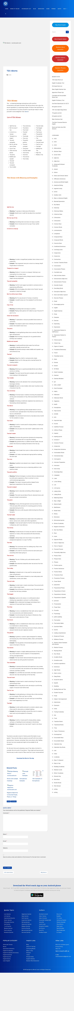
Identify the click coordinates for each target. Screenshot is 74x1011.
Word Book (41, 8)
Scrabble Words (58, 657)
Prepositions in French (59, 591)
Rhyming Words (58, 650)
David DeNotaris (61, 930)
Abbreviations (57, 148)
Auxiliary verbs (57, 195)
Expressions (57, 327)
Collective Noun (58, 214)
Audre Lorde (42, 924)
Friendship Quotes (58, 356)
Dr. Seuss (59, 932)
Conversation (57, 265)
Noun (55, 533)
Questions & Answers (8, 948)
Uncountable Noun (58, 737)
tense (55, 708)
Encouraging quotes (59, 304)
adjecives (56, 158)
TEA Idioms (13, 801)
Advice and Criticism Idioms (61, 175)
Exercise (56, 320)
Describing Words (58, 288)
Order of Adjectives (59, 542)
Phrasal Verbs (57, 559)
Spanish (56, 683)
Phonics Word (57, 555)
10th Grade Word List (57, 80)
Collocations (57, 217)
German (56, 362)
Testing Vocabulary (59, 712)
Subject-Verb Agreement (60, 699)
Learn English (6, 960)
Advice (56, 172)
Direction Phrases (58, 298)
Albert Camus (42, 916)
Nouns (4, 946)
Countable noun (58, 272)
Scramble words (58, 660)
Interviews (56, 465)
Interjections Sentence (60, 449)
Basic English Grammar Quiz (59, 89)
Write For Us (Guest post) (62, 944)
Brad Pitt (41, 930)
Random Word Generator (60, 48)
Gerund (56, 365)
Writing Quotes (26, 922)
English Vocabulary (8, 950)
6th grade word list (57, 116)
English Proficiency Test (58, 100)
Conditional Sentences (60, 246)
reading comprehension (60, 633)
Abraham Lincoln (43, 914)
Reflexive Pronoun (58, 639)
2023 (55, 141)
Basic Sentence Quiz (57, 119)
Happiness (56, 401)
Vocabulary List (26, 8)
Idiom (47, 8)
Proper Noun (57, 607)
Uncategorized (57, 734)
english (56, 307)
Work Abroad (57, 786)
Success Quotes (26, 932)
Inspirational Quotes (9, 918)
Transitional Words (58, 724)
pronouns (56, 600)
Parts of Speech (58, 546)
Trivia (55, 728)
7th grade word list (57, 113)
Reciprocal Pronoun (59, 636)
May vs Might (57, 501)
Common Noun (57, 224)
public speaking (58, 617)
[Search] (67, 32)
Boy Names (57, 204)
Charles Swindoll (61, 922)
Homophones (57, 407)
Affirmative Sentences (59, 179)
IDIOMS (9, 74)
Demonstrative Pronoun (60, 282)
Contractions (57, 259)
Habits (55, 391)
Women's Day (57, 776)
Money (56, 513)
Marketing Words (58, 497)
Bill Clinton (42, 928)
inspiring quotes (58, 436)
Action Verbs (57, 154)
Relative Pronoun (58, 647)
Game (55, 359)
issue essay (57, 468)
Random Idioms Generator (60, 59)
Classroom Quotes (27, 924)
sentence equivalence (59, 663)
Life (55, 484)
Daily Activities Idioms (59, 275)
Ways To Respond (58, 760)
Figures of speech (58, 346)
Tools (55, 718)
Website (5, 848)
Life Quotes (57, 488)
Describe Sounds (58, 285)
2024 (55, 145)
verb (55, 750)
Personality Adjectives (60, 552)
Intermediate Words (59, 452)
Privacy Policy (59, 946)
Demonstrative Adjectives (60, 278)
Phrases (56, 562)
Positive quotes (58, 565)
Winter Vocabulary (58, 773)
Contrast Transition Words (60, 262)
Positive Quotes (26, 928)
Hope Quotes (57, 410)
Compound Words (58, 240)
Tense (28, 954)
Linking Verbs (57, 491)
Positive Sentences (59, 568)
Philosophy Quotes (9, 922)
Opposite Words (58, 539)
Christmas (56, 207)
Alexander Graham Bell (45, 920)
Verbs (55, 753)
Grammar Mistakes (59, 378)
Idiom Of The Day (30, 946)
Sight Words (57, 670)
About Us (58, 948)
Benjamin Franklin (43, 926)
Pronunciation (57, 604)
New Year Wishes (58, 530)
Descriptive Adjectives (60, 291)
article (55, 191)
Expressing (57, 323)
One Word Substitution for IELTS (60, 103)
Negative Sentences (59, 526)
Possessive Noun (58, 575)
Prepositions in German (60, 594)
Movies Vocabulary (59, 523)
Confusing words (58, 249)
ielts (55, 417)
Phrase (54, 8)
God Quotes (7, 924)
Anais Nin (41, 922)
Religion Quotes (26, 926)
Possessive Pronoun (59, 578)
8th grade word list (57, 106)
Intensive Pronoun (58, 443)
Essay (55, 314)
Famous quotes (58, 340)
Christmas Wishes (58, 211)
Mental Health (57, 504)
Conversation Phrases (59, 269)
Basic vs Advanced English (60, 198)
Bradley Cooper (43, 932)
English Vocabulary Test (58, 83)
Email (5, 841)
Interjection (57, 446)
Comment (6, 813)
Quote (59, 8)
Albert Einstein (43, 918)
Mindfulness (57, 507)
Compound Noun (58, 237)
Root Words (57, 654)
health (55, 404)
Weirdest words (58, 770)
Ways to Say (57, 763)
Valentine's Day (58, 744)
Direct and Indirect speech (61, 294)
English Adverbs (30, 958)
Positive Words (58, 571)
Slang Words (57, 676)
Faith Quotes (25, 918)
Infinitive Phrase (58, 430)
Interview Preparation (59, 462)
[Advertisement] (25, 31)
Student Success (58, 692)
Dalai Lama (59, 926)
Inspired (56, 433)
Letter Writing (57, 481)
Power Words (57, 581)
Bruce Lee (59, 914)
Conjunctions (57, 253)
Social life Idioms (58, 679)
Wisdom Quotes (8, 928)
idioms (26, 111)
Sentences (57, 666)
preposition (57, 584)
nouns (55, 536)
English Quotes (7, 956)
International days (58, 456)
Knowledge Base (58, 472)
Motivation (57, 517)
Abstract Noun (57, 151)
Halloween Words (58, 398)
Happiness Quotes (26, 914)
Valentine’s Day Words (59, 747)
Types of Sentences (59, 731)
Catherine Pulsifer (61, 920)
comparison (57, 233)
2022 (55, 138)
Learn (55, 478)
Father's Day (57, 343)
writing (55, 789)
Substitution (57, 702)
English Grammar (58, 311)
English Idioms (7, 958)
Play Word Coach (60, 25)
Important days (58, 420)
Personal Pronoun (58, 549)
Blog (34, 8)
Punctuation (57, 620)
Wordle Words (57, 782)
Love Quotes (7, 914)
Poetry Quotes (8, 930)
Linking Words (57, 494)
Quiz (64, 8)
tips (55, 715)
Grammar (56, 375)
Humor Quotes (8, 920)
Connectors (57, 256)
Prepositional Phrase (59, 588)
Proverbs (56, 610)
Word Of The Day (15, 8)
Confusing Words (30, 948)
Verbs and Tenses (8, 944)
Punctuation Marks (59, 623)
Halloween (56, 394)
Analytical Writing (58, 185)
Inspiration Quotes (27, 920)
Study (55, 695)
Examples (56, 317)
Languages (57, 475)
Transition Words (58, 721)
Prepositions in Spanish (60, 597)
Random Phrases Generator (60, 69)
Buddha (59, 916)
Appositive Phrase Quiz (58, 92)
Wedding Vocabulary (59, 766)
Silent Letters (57, 673)
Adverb (56, 169)
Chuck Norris (60, 924)
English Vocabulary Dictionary (11, 952)
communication (58, 230)
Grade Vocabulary (58, 372)
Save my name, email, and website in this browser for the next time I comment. (24, 857)
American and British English (61, 182)
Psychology (57, 613)
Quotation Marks (58, 626)
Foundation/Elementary (60, 349)
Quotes (56, 629)
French (56, 352)
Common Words (58, 227)
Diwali (55, 301)
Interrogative (57, 459)
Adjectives (56, 161)
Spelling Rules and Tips (60, 689)
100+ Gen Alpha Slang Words (59, 109)
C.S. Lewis (59, 918)
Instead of (56, 439)
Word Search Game (60, 39)
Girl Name (56, 369)
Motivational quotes (59, 520)
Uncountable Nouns (59, 741)
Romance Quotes (8, 932)
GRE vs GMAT (57, 385)
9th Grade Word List (57, 86)
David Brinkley (60, 928)
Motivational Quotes (27, 930)
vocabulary (57, 757)
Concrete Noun (58, 243)
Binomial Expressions (59, 201)
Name (5, 834)
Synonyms (56, 705)
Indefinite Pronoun (58, 427)
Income (56, 423)
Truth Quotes (7, 926)
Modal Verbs (57, 510)
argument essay (58, 188)
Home (6, 8)
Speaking (56, 686)
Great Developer (58, 388)
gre (55, 381)
